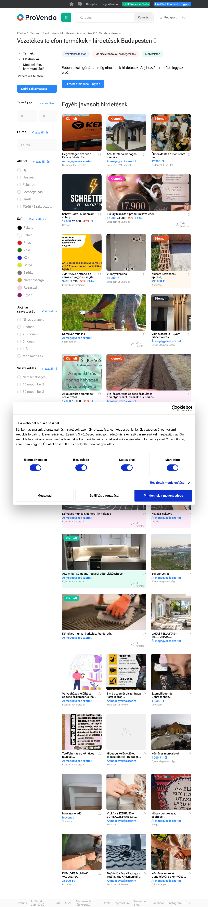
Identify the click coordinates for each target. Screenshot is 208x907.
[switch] (81, 467)
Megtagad (45, 495)
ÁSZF (68, 903)
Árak (107, 903)
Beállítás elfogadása (104, 495)
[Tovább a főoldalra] (36, 17)
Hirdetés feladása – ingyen (172, 4)
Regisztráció (110, 4)
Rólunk (22, 903)
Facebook (158, 903)
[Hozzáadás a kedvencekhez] (99, 154)
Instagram (175, 903)
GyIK (58, 903)
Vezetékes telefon (76, 53)
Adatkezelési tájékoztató (84, 903)
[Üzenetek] (79, 4)
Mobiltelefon (152, 53)
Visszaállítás (46, 103)
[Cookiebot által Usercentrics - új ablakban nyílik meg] (174, 408)
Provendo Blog (140, 903)
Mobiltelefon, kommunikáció (77, 33)
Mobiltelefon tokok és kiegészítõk (115, 53)
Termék (34, 33)
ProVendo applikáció (37, 903)
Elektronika (50, 33)
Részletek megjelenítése (167, 482)
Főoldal (21, 33)
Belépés (91, 4)
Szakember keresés (136, 4)
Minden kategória (66, 17)
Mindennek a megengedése (163, 495)
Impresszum (122, 903)
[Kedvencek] (71, 4)
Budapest (170, 17)
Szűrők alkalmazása (34, 88)
